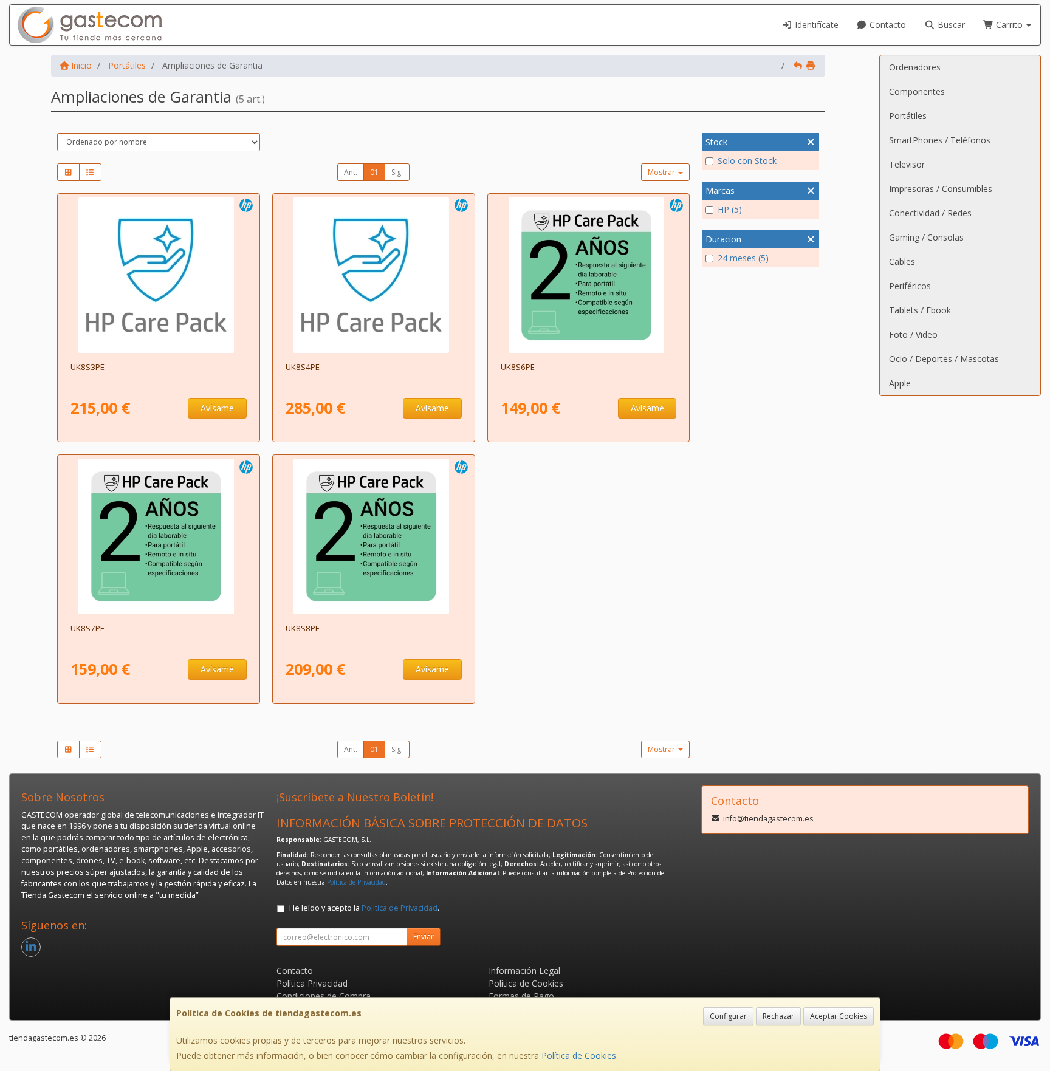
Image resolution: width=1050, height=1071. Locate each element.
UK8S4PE (303, 366)
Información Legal (524, 970)
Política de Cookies (578, 1055)
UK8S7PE (87, 628)
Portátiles (908, 115)
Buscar (950, 24)
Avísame (217, 408)
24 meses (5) (743, 258)
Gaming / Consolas (926, 237)
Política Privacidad (312, 983)
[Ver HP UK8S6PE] (588, 275)
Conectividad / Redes (930, 213)
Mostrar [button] (662, 172)
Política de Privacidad (356, 882)
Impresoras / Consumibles (940, 188)
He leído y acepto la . (364, 908)
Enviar (423, 936)
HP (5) (730, 209)
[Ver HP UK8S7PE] (158, 536)
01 (374, 172)
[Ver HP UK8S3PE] (158, 275)
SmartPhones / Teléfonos (939, 140)
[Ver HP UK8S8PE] (373, 536)
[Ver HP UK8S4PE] (373, 275)
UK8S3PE (87, 366)
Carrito (1009, 24)
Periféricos (910, 286)
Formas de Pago (521, 996)
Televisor (907, 164)
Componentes (917, 91)
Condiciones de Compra (323, 996)
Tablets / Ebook (920, 310)
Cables (902, 261)
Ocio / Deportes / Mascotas (944, 358)
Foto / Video (913, 334)
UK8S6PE (518, 366)
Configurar (728, 1016)
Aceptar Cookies (838, 1016)
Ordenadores (915, 67)
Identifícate (815, 24)
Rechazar (778, 1016)
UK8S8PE (303, 628)
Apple (900, 383)
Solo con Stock (747, 160)
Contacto (886, 24)
